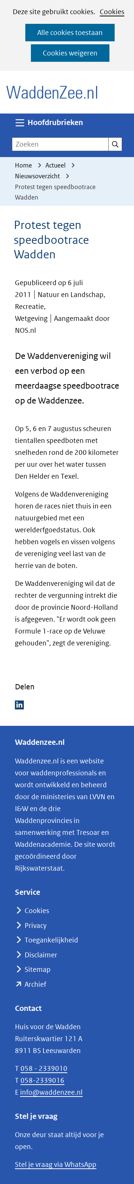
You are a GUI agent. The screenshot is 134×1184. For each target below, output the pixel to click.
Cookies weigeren (70, 53)
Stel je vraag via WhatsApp (55, 1164)
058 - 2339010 (43, 1068)
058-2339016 (42, 1080)
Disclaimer (41, 955)
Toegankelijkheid (51, 940)
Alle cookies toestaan (70, 32)
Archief (35, 984)
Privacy (36, 925)
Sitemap (38, 969)
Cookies (112, 11)
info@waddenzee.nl (51, 1092)
